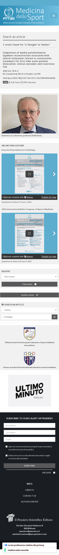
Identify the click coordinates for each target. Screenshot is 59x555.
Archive (47, 472)
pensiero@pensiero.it (29, 531)
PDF (29, 82)
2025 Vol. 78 (10, 71)
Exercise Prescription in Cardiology (18, 150)
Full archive (27, 284)
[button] (29, 114)
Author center (28, 295)
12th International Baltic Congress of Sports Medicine (27, 209)
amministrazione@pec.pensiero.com (29, 534)
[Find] (54, 316)
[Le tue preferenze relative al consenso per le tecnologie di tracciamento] (5, 550)
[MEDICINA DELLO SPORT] (23, 16)
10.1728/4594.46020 (45, 78)
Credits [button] (29, 490)
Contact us (29, 496)
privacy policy (28, 449)
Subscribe (29, 465)
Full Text (15, 82)
